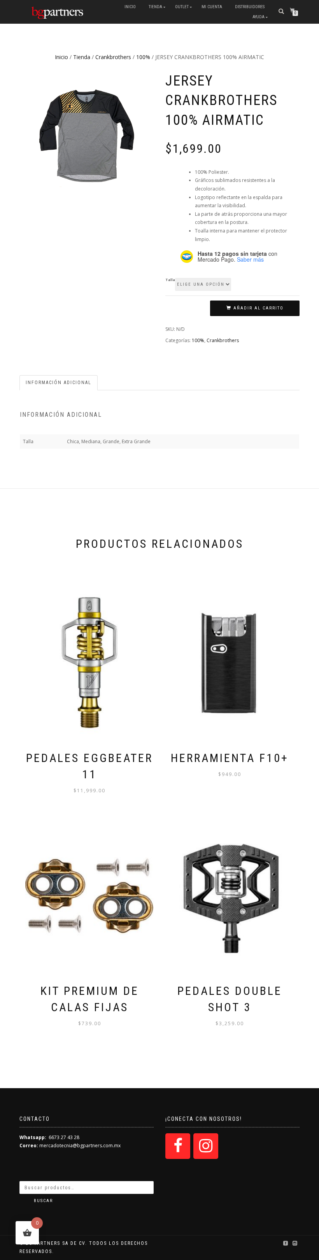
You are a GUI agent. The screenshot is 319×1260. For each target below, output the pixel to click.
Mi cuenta (212, 6)
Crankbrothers (113, 57)
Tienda (155, 6)
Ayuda (258, 16)
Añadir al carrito (258, 308)
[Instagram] (205, 1146)
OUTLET (182, 6)
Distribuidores (250, 6)
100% (143, 57)
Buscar (43, 1200)
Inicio (130, 6)
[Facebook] (177, 1146)
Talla (170, 279)
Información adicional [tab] (58, 382)
